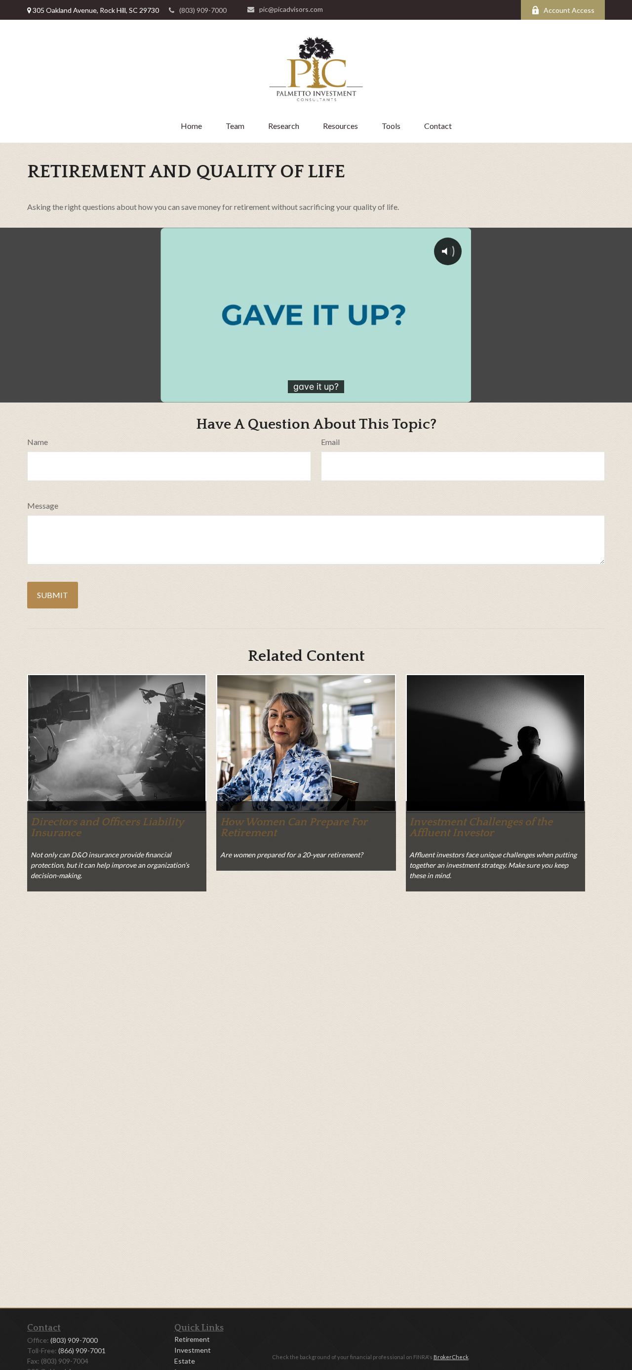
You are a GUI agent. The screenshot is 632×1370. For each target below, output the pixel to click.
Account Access (569, 10)
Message (42, 505)
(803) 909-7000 (203, 10)
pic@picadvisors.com (291, 9)
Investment (192, 1350)
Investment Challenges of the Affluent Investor (481, 827)
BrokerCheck (451, 1357)
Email (330, 441)
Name (37, 441)
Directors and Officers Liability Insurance (107, 827)
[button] (191, 125)
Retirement (192, 1339)
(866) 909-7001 (82, 1350)
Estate (184, 1361)
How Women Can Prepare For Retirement (293, 827)
